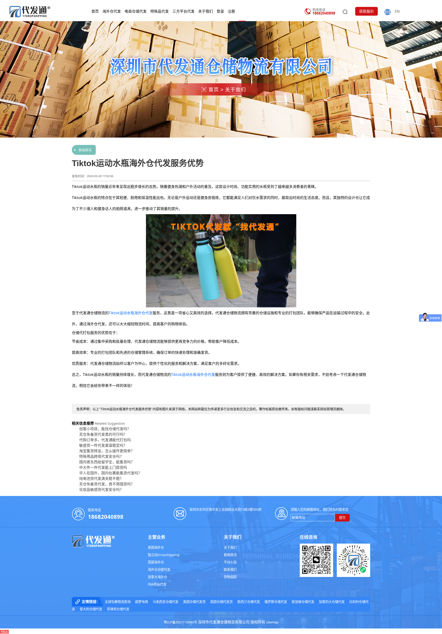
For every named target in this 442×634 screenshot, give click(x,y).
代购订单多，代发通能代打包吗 (105, 439)
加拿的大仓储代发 (332, 601)
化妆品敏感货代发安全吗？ (101, 489)
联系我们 (230, 569)
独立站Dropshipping (163, 555)
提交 (342, 517)
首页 (95, 11)
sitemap (272, 622)
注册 (231, 11)
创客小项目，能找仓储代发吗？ (105, 428)
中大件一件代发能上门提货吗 (103, 467)
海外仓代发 (111, 11)
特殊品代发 (159, 11)
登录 (220, 11)
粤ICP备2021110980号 (180, 622)
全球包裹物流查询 (118, 601)
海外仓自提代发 (159, 569)
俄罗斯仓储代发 (276, 601)
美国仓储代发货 (194, 601)
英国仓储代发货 (221, 601)
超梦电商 (141, 601)
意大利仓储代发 (91, 609)
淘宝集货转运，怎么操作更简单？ (106, 450)
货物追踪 (230, 577)
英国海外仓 (156, 562)
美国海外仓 (156, 547)
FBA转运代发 (157, 584)
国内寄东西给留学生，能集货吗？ (106, 461)
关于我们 (205, 11)
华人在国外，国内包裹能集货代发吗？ (110, 473)
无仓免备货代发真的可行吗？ (103, 434)
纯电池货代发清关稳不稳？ (101, 478)
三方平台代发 (183, 11)
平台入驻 (230, 562)
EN (397, 11)
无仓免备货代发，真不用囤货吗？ (106, 484)
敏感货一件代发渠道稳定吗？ (103, 445)
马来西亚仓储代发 (165, 601)
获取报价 (366, 11)
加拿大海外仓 (157, 577)
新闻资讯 (85, 150)
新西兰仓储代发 (248, 601)
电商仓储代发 (136, 11)
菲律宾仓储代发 (118, 609)
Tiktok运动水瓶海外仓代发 (131, 312)
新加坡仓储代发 (303, 601)
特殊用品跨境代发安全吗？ (101, 456)
